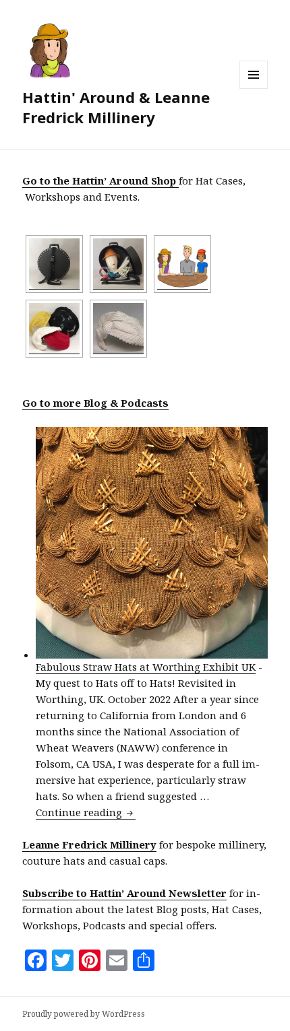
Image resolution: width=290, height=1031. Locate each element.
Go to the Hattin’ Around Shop (100, 180)
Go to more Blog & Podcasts (95, 402)
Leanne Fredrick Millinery (89, 844)
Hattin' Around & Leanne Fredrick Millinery (116, 107)
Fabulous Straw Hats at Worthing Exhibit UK (146, 666)
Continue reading (86, 812)
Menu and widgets (254, 88)
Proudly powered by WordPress (83, 1014)
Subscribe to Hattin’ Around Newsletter (124, 893)
